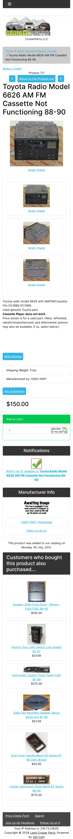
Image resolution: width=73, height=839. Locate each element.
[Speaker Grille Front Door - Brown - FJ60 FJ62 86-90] (36, 591)
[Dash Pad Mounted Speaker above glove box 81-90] (36, 702)
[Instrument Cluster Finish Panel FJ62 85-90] (36, 669)
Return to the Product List (36, 78)
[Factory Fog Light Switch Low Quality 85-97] (36, 634)
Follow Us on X (50, 823)
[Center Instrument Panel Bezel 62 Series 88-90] (36, 779)
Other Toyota (25, 51)
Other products (36, 530)
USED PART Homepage (36, 522)
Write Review (13, 356)
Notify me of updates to (36, 475)
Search (39, 815)
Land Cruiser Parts (42, 832)
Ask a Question (14, 391)
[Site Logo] (36, 26)
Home (9, 51)
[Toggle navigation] (9, 4)
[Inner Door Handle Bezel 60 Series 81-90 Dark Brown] (36, 742)
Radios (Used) (47, 51)
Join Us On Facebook (19, 823)
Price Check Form (17, 815)
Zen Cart (39, 837)
